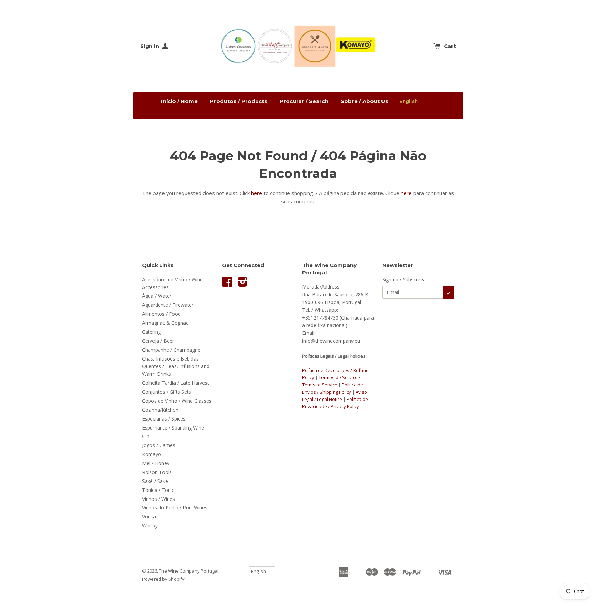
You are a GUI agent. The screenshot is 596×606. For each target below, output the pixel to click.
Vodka (149, 516)
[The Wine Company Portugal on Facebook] (227, 284)
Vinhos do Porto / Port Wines (174, 507)
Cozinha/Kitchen (160, 409)
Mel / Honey (155, 463)
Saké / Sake (155, 481)
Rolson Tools (157, 472)
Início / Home (179, 101)
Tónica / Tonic (158, 490)
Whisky (150, 525)
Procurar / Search (304, 101)
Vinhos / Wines (158, 499)
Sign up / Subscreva (404, 279)
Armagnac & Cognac (165, 323)
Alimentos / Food (161, 314)
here (256, 193)
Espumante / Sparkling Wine (173, 427)
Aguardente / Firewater (167, 305)
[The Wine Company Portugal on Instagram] (242, 284)
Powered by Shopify (163, 579)
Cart (450, 46)
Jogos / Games (158, 445)
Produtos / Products (238, 101)
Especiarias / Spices (164, 418)
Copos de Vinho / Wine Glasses (176, 400)
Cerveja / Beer (158, 340)
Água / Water (156, 296)
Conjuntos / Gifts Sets (166, 391)
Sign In (150, 46)
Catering (151, 332)
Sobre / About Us (364, 101)
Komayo (151, 454)
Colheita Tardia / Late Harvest (175, 383)
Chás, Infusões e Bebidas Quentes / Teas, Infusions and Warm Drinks (175, 366)
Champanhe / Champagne (171, 349)
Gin (145, 436)
